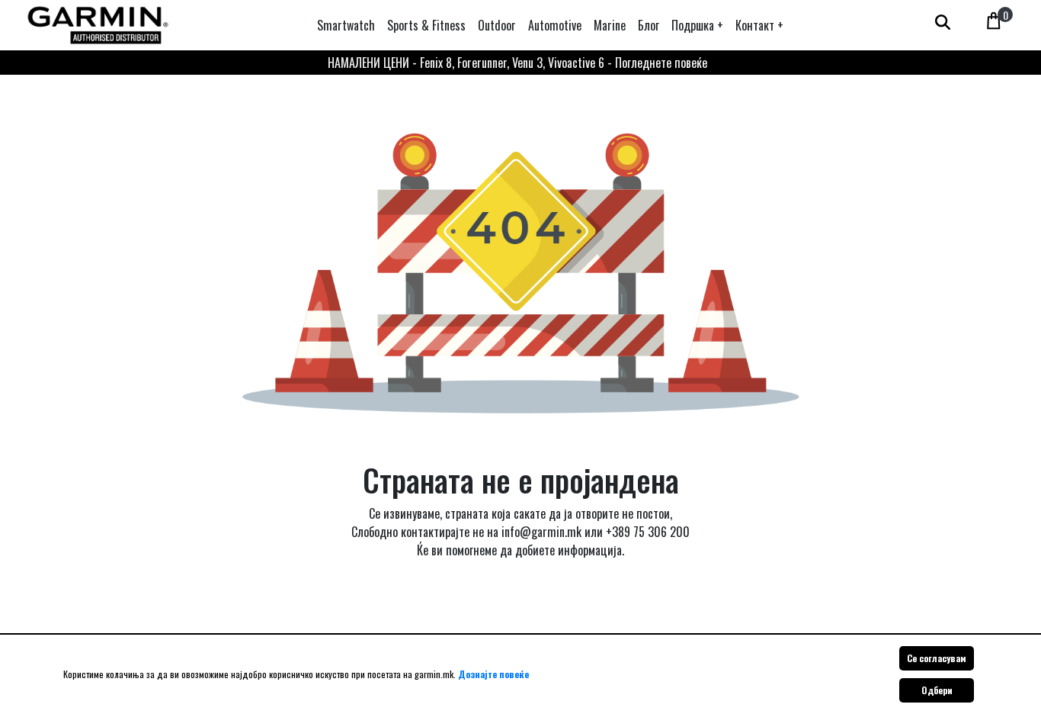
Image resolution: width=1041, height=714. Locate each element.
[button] (697, 25)
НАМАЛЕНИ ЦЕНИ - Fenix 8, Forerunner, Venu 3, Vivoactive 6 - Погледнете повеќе (517, 62)
